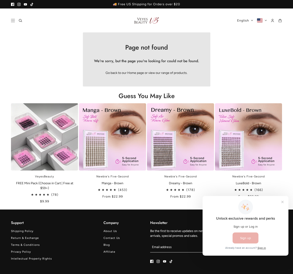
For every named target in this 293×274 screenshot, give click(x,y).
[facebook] (12, 4)
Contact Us (111, 238)
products (180, 73)
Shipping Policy (22, 231)
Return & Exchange (25, 238)
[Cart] (280, 20)
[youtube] (25, 4)
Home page (135, 73)
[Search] (20, 20)
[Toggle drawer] (13, 20)
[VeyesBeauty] (146, 20)
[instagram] (19, 4)
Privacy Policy (21, 251)
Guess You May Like (147, 96)
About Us (110, 231)
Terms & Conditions (25, 244)
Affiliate (109, 251)
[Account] (272, 20)
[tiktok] (31, 4)
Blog (106, 244)
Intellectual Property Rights (31, 258)
